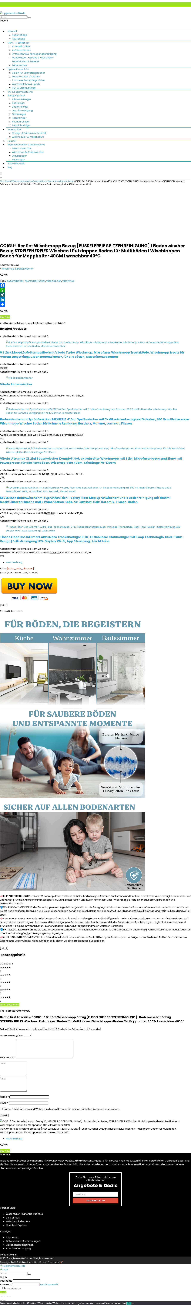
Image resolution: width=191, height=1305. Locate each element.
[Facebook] (95, 285)
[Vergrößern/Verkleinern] (1, 1296)
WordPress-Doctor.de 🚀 (48, 1262)
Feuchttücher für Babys (26, 76)
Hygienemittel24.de (20, 1258)
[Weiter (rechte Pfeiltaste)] (4, 1300)
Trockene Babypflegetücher (28, 80)
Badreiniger (18, 103)
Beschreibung (14, 562)
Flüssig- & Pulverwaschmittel (29, 133)
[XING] (95, 294)
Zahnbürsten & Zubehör (26, 61)
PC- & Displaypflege (24, 87)
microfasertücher (34, 281)
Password (5, 1284)
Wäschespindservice (18, 1221)
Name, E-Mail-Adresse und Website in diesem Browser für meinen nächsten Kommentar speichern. (62, 1109)
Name (4, 1097)
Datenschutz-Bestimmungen (23, 1241)
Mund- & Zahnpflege (19, 42)
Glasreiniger (19, 114)
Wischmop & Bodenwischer (28, 152)
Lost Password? (49, 1284)
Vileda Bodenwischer (16, 384)
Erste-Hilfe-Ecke (16, 163)
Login (3, 1292)
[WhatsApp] (95, 290)
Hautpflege (18, 38)
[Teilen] (95, 304)
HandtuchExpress (16, 1225)
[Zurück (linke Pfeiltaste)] (1, 1300)
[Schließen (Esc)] (10, 1296)
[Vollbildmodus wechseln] (4, 1296)
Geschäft (8, 181)
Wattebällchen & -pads (26, 84)
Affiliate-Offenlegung (18, 1248)
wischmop (68, 281)
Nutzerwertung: (9, 1035)
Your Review (8, 1057)
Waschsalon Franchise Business (24, 1214)
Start (2, 181)
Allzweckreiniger (21, 99)
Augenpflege (19, 35)
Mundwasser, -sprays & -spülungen (32, 57)
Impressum (12, 1237)
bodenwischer (15, 281)
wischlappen (53, 281)
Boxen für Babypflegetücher (28, 73)
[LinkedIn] (95, 299)
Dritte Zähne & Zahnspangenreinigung (34, 54)
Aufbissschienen (21, 50)
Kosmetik (12, 31)
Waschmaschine (21, 148)
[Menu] (1, 173)
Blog (10, 167)
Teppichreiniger (21, 125)
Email (4, 1103)
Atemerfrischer (21, 46)
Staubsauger (19, 156)
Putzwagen (18, 159)
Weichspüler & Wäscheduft (28, 137)
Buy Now (5, 317)
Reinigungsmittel (16, 95)
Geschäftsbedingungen (20, 1245)
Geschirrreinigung (22, 110)
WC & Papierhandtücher (20, 91)
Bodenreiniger (20, 106)
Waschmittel (14, 129)
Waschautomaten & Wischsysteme (26, 144)
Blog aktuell (13, 1217)
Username (6, 1280)
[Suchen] (29, 17)
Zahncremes (19, 65)
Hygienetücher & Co (18, 69)
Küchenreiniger (21, 121)
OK (129, 1303)
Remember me (12, 1288)
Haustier (12, 140)
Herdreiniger (19, 118)
